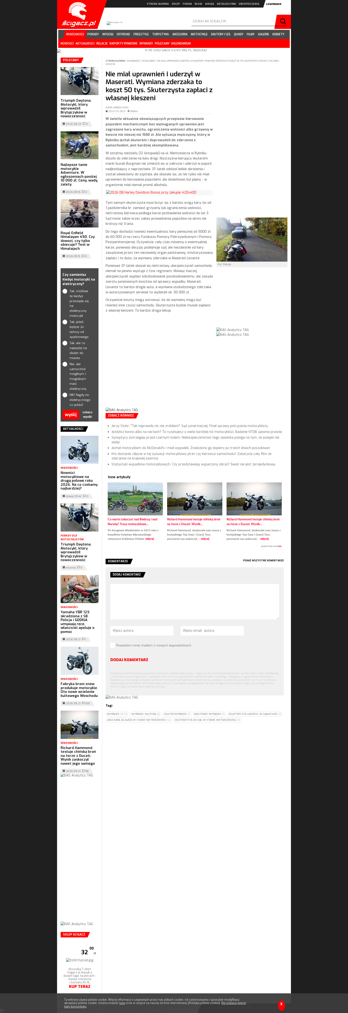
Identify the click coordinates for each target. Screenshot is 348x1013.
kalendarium (181, 43)
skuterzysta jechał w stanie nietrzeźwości (207, 720)
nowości (67, 43)
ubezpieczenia (249, 3)
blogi (198, 3)
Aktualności (149, 60)
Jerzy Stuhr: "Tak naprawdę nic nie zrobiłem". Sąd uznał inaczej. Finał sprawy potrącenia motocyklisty (190, 426)
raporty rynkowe (124, 43)
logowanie (273, 4)
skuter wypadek (177, 714)
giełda (209, 3)
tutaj (122, 1003)
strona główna (158, 3)
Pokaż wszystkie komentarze (263, 560)
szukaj (284, 22)
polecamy (162, 43)
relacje (102, 43)
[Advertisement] (159, 364)
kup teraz (79, 986)
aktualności (85, 43)
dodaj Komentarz (129, 659)
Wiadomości (133, 60)
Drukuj (134, 111)
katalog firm (226, 3)
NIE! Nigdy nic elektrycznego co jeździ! (80, 400)
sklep (176, 3)
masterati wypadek (209, 714)
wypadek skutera (145, 714)
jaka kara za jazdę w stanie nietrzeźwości (139, 720)
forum (187, 3)
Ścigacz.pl (77, 14)
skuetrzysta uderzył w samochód (254, 714)
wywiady (146, 43)
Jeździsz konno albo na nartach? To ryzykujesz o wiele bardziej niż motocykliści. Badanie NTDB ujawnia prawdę (197, 432)
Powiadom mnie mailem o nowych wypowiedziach (153, 645)
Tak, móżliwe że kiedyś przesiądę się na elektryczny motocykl (79, 303)
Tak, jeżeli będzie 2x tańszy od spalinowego (79, 329)
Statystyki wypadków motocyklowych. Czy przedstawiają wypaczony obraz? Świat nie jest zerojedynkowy (194, 464)
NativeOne (194, 546)
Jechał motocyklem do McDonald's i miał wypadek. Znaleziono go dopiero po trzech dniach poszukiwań (191, 448)
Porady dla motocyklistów (72, 537)
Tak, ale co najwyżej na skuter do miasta (78, 350)
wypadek (117, 714)
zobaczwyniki (87, 414)
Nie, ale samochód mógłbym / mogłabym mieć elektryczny (78, 376)
